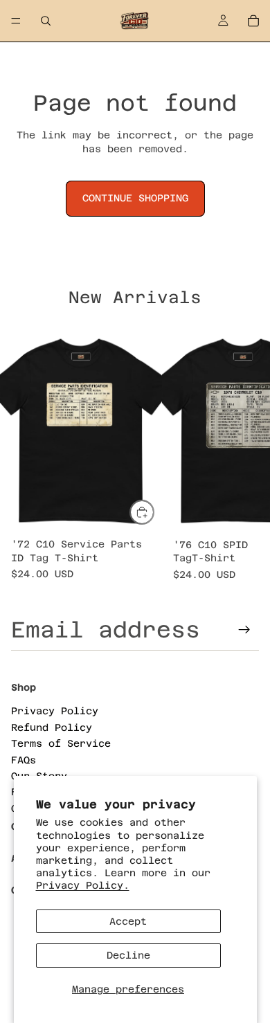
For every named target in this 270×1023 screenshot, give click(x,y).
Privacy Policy (54, 711)
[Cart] (253, 21)
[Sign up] (244, 629)
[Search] (45, 21)
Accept (128, 921)
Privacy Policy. (82, 885)
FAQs (23, 760)
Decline (128, 955)
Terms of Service (61, 743)
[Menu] (16, 21)
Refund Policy (51, 727)
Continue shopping (135, 197)
